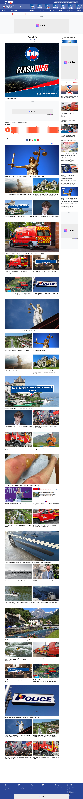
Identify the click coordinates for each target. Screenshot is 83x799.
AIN (19, 13)
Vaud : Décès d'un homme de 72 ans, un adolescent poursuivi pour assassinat (69, 199)
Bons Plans (14, 10)
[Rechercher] (77, 2)
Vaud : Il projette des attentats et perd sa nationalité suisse (67, 176)
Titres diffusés (8, 788)
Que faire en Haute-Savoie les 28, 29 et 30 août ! (69, 96)
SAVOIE (15, 13)
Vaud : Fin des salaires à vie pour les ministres (69, 154)
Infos (23, 10)
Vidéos (60, 10)
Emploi (79, 10)
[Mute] (20, 7)
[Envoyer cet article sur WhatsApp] (35, 140)
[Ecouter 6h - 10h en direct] (69, 41)
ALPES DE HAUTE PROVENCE (39, 13)
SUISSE (23, 13)
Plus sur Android (58, 787)
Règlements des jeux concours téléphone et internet (72, 794)
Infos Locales (20, 787)
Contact (7, 785)
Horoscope (70, 10)
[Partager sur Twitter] (29, 140)
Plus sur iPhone (58, 785)
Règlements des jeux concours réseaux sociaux (71, 787)
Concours (51, 10)
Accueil (4, 10)
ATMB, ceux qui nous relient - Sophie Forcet (68, 135)
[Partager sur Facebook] (26, 140)
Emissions (32, 787)
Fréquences (7, 789)
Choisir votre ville (75, 13)
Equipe (6, 787)
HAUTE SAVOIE (9, 13)
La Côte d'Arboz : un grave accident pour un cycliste (68, 115)
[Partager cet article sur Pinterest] (32, 140)
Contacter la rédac (22, 788)
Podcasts (41, 10)
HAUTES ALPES (29, 13)
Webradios (32, 10)
